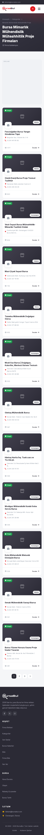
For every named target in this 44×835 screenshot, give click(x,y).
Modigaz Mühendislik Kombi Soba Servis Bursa (21, 507)
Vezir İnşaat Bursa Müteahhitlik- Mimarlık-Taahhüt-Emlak (20, 225)
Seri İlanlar (6, 740)
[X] (10, 713)
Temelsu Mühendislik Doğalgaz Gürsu (19, 317)
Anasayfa (5, 19)
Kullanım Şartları (26, 830)
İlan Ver (5, 764)
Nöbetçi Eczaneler (9, 792)
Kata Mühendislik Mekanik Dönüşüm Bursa (17, 556)
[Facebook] (4, 713)
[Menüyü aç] (39, 8)
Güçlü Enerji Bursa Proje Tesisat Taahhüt (20, 179)
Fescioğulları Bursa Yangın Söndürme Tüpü (17, 133)
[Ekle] (32, 8)
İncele (34, 148)
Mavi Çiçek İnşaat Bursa (16, 271)
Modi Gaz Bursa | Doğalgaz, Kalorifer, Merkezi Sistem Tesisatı (21, 364)
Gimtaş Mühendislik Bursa (17, 412)
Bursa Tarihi (6, 798)
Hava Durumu (7, 779)
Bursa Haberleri (8, 746)
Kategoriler (16, 19)
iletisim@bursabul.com (12, 2)
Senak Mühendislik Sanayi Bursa (20, 602)
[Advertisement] (22, 82)
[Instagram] (15, 713)
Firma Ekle (6, 758)
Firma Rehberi (7, 727)
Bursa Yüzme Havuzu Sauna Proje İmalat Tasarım (21, 648)
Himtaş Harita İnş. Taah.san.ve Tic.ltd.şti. (19, 458)
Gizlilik (14, 830)
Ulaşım (4, 785)
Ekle (3, 752)
